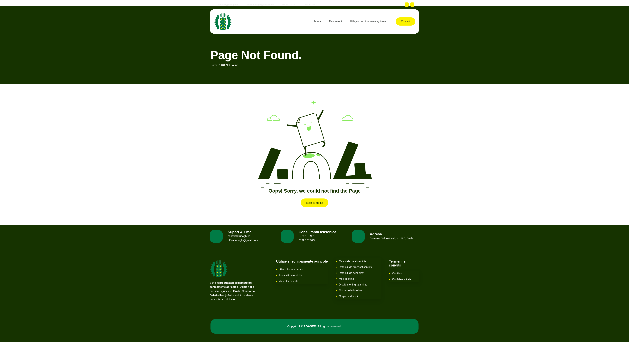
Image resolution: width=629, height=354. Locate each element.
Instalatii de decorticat (351, 273)
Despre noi (335, 21)
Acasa (317, 21)
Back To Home (314, 202)
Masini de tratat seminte (352, 261)
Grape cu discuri (348, 296)
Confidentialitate (401, 279)
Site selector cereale (291, 269)
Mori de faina (346, 278)
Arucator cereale (288, 281)
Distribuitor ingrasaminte (353, 284)
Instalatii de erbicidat (291, 275)
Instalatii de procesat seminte (356, 267)
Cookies (397, 273)
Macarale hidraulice (350, 290)
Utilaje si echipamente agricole (368, 21)
